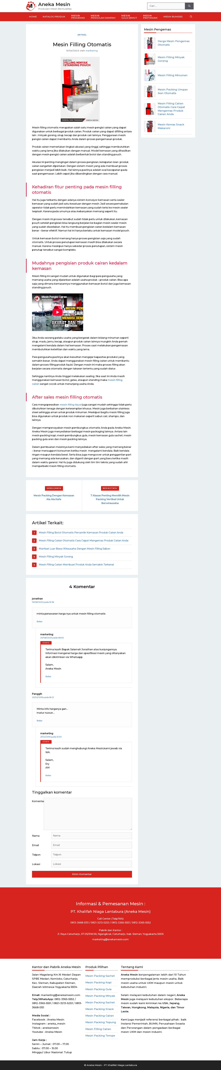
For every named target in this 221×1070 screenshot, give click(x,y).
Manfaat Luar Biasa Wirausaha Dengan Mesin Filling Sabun (74, 548)
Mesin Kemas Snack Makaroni (171, 126)
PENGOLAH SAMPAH (103, 16)
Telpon (36, 854)
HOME (33, 16)
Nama (36, 835)
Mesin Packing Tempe (100, 1035)
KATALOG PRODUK (54, 16)
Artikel (82, 34)
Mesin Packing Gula (98, 989)
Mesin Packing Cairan (99, 1015)
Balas (39, 621)
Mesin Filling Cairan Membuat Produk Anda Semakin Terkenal (76, 564)
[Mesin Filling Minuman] (149, 75)
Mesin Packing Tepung (100, 1022)
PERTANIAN (150, 16)
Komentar (38, 801)
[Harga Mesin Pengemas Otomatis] (149, 43)
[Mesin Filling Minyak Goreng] (149, 59)
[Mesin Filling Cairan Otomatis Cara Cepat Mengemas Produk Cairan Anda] (149, 109)
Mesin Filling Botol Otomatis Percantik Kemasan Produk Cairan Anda (81, 532)
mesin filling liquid (71, 404)
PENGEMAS (78, 16)
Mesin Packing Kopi (98, 982)
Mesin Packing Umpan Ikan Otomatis (173, 91)
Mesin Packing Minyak (100, 995)
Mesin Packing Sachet (100, 975)
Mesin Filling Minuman (172, 75)
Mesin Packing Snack (99, 1009)
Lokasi (36, 864)
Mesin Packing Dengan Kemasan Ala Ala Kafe (54, 497)
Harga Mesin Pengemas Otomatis (174, 43)
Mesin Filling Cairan (98, 1029)
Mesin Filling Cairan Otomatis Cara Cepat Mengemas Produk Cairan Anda (83, 540)
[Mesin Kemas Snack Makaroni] (149, 126)
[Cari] (189, 6)
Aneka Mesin (54, 4)
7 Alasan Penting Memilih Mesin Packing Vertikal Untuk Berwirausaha (110, 499)
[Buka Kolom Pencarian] (191, 16)
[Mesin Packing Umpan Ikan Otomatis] (149, 91)
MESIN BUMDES (173, 16)
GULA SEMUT (129, 16)
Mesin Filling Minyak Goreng (56, 556)
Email (35, 845)
